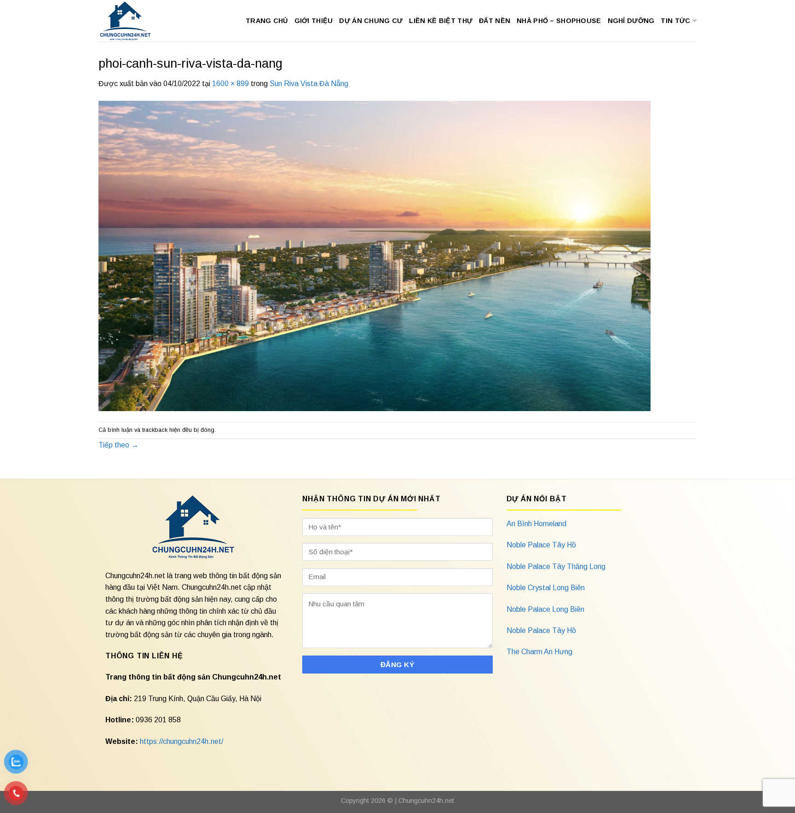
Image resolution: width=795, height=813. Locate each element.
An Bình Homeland (536, 524)
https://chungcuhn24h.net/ (181, 741)
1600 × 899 (230, 83)
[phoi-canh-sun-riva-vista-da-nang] (374, 255)
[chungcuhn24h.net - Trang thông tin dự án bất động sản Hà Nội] (129, 20)
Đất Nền (494, 20)
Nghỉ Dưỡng (631, 20)
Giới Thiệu (313, 20)
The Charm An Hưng (539, 652)
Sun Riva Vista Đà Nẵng (309, 83)
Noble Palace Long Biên (545, 609)
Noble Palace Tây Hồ (541, 545)
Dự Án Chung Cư (371, 20)
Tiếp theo (118, 445)
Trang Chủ (267, 20)
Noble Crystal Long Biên (546, 588)
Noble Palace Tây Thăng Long (556, 566)
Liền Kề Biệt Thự (440, 20)
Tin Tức (675, 20)
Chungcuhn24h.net (426, 800)
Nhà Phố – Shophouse (559, 20)
